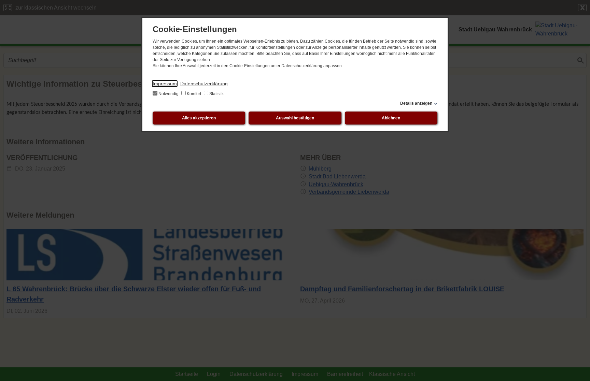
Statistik (216, 93)
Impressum (165, 83)
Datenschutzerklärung (204, 83)
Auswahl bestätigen (295, 118)
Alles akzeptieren (199, 118)
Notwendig (168, 93)
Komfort (194, 93)
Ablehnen (391, 118)
